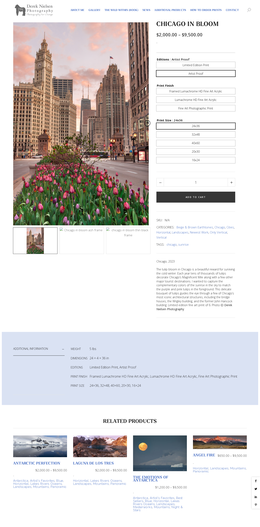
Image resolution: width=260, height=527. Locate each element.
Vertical (161, 237)
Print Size (164, 120)
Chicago (219, 227)
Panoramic (59, 487)
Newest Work (199, 232)
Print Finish (165, 85)
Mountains (41, 487)
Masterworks (142, 507)
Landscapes (180, 232)
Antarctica (20, 481)
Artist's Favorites (42, 481)
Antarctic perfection (36, 463)
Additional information (30, 349)
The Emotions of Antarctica (150, 479)
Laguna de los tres (93, 463)
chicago (172, 244)
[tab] (39, 348)
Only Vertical (218, 232)
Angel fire (204, 455)
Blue (59, 481)
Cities (230, 227)
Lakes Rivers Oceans (46, 484)
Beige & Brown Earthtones (195, 227)
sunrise (183, 244)
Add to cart (196, 197)
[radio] (195, 65)
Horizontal (163, 232)
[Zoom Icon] (81, 123)
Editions (163, 59)
